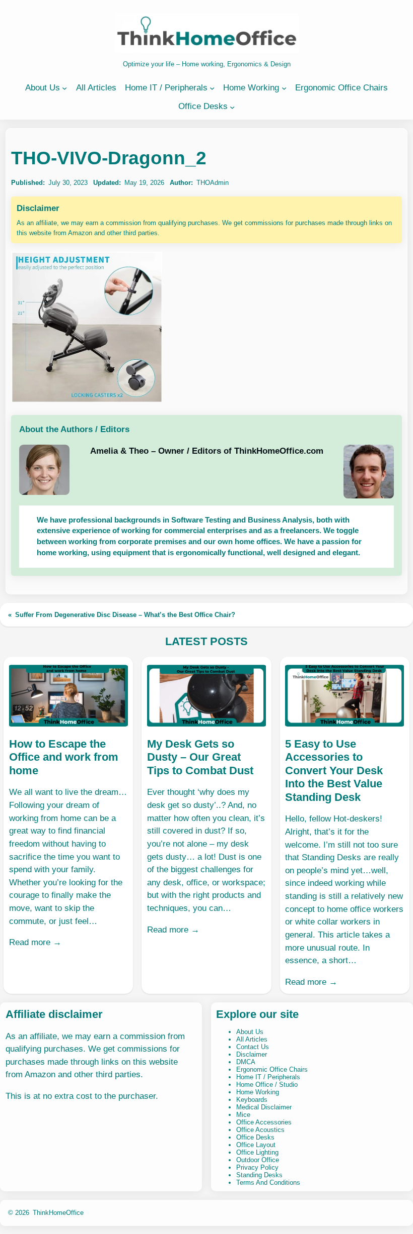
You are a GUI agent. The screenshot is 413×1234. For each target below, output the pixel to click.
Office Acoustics (260, 1130)
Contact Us (252, 1047)
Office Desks (255, 1137)
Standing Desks (259, 1175)
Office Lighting (257, 1152)
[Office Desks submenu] (232, 106)
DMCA (245, 1062)
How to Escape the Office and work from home (63, 757)
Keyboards (251, 1099)
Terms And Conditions (268, 1182)
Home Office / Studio (267, 1084)
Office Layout (256, 1145)
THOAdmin (212, 182)
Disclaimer (251, 1054)
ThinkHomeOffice (58, 1212)
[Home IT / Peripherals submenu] (212, 87)
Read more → (35, 942)
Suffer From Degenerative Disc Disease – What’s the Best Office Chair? (125, 615)
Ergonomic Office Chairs (272, 1069)
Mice (243, 1114)
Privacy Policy (257, 1167)
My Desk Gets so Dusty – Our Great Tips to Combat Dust (200, 757)
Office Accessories (264, 1122)
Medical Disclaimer (264, 1107)
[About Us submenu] (64, 87)
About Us (249, 1032)
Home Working (257, 1092)
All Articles (251, 1039)
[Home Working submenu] (284, 87)
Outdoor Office (257, 1160)
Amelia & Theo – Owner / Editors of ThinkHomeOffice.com (206, 451)
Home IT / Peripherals (268, 1077)
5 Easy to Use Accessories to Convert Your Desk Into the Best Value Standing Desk (334, 770)
